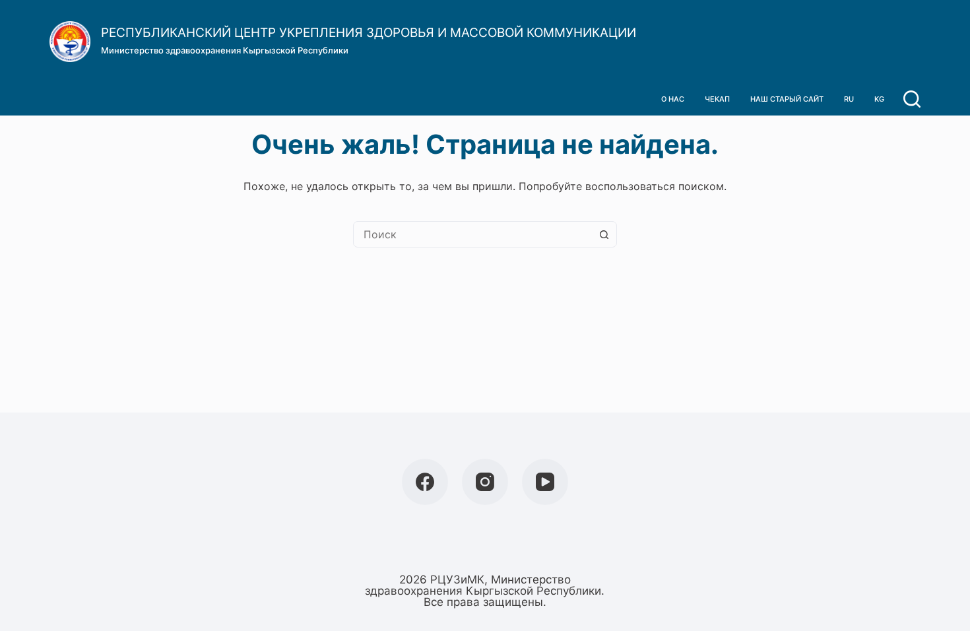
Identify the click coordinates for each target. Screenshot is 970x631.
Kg (879, 99)
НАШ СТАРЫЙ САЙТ (787, 99)
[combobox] (472, 234)
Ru (849, 99)
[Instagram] (485, 482)
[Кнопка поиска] (603, 234)
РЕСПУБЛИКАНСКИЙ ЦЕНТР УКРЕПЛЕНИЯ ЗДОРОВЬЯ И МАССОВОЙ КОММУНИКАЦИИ (368, 32)
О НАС (672, 99)
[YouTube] (545, 482)
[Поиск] (912, 99)
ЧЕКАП (717, 99)
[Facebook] (425, 482)
